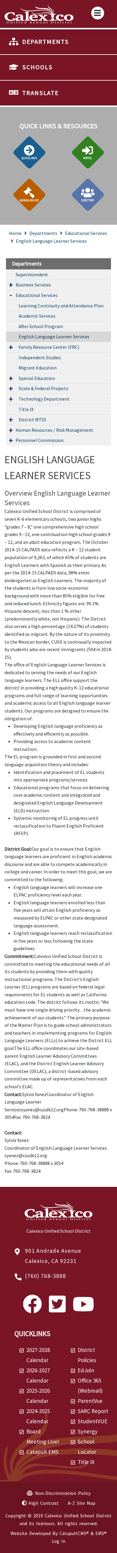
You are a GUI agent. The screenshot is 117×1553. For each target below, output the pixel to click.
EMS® (100, 1533)
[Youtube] (83, 1309)
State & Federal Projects (43, 388)
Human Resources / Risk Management (54, 430)
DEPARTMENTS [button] (45, 42)
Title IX (26, 409)
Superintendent (32, 274)
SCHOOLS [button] (37, 67)
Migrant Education (38, 368)
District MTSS (32, 419)
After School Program (41, 326)
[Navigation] (97, 13)
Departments (43, 233)
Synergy (88, 1431)
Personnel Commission (40, 440)
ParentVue (90, 1400)
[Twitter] (57, 1309)
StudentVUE (92, 1421)
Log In (58, 1541)
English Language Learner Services (51, 241)
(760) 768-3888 (45, 1275)
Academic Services (37, 316)
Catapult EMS (42, 1451)
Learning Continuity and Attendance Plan (61, 306)
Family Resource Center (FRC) (49, 347)
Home (15, 233)
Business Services (33, 285)
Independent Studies (40, 357)
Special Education (37, 378)
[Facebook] (32, 1309)
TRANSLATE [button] (40, 93)
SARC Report (93, 1411)
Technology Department (44, 399)
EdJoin (86, 1370)
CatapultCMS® (74, 1533)
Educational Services (86, 233)
